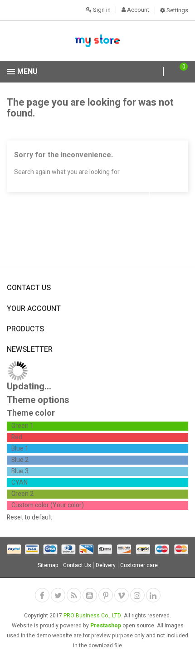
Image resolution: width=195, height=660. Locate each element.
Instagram (137, 595)
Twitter (58, 595)
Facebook (42, 595)
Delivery (106, 565)
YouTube (90, 595)
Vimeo (121, 595)
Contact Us (77, 565)
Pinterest (105, 595)
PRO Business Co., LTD (92, 615)
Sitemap (48, 565)
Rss (74, 595)
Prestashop (105, 625)
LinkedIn (153, 595)
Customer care (139, 565)
